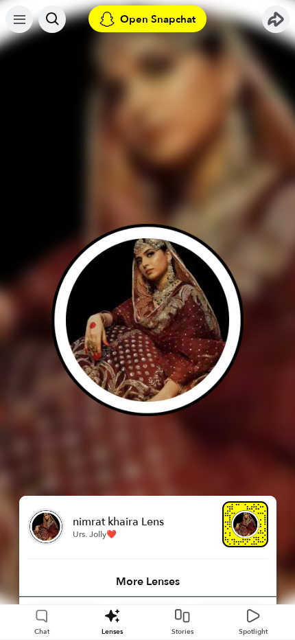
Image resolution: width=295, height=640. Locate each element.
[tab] (147, 581)
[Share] (276, 19)
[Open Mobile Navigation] (19, 19)
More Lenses (148, 581)
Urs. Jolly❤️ (95, 534)
